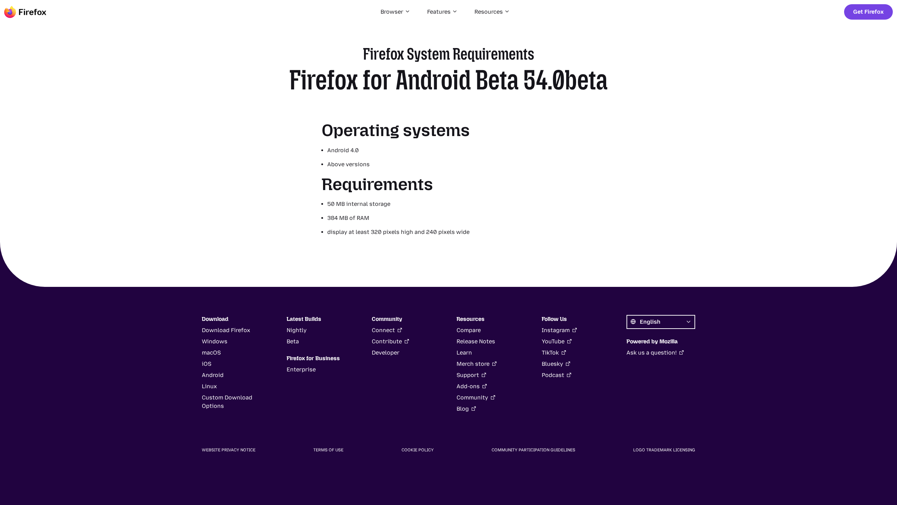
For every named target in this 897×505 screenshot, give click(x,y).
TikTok (550, 352)
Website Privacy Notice (228, 449)
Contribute (387, 341)
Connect (383, 330)
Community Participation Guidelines (533, 449)
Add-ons (468, 386)
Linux (209, 386)
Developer (385, 352)
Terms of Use (328, 449)
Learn (464, 352)
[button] (395, 11)
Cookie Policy (418, 449)
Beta (293, 341)
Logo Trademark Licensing (664, 449)
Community (472, 397)
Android (213, 375)
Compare (469, 330)
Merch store (473, 364)
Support (468, 375)
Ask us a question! (651, 352)
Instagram (556, 330)
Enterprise (301, 369)
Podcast (553, 375)
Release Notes (476, 341)
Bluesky (552, 364)
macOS (211, 352)
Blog (463, 408)
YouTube (553, 341)
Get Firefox (868, 11)
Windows (214, 341)
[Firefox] (25, 12)
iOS (206, 364)
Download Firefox (226, 330)
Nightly (297, 330)
